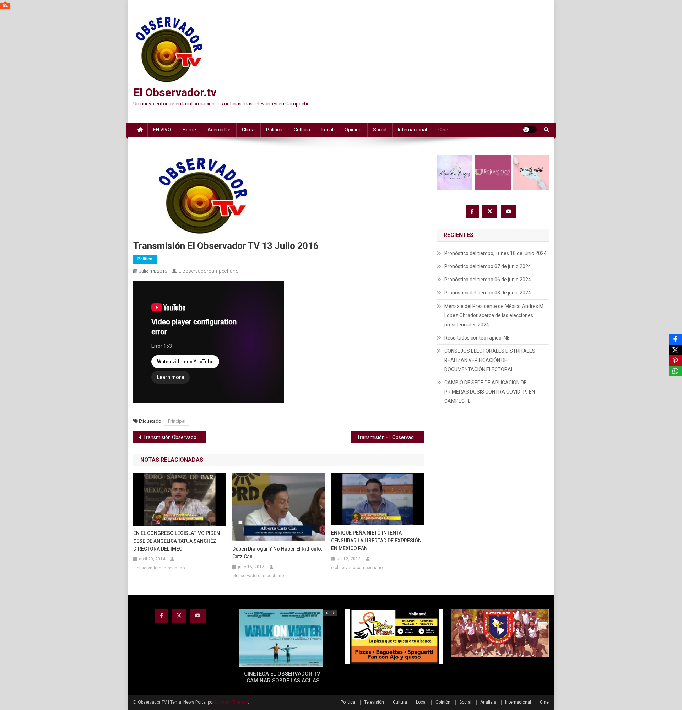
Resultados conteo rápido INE (477, 338)
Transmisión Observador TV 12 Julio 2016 (174, 437)
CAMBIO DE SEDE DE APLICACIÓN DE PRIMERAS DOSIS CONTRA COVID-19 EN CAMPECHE (489, 392)
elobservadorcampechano (208, 271)
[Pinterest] (675, 360)
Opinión (353, 129)
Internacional (412, 129)
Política (274, 129)
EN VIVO (162, 129)
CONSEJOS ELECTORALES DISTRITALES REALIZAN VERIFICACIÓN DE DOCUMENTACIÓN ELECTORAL (489, 360)
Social (379, 129)
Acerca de (219, 129)
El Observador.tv (174, 92)
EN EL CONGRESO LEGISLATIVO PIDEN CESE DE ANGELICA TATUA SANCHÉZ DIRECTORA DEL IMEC (176, 541)
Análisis (488, 702)
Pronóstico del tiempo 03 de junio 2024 (487, 293)
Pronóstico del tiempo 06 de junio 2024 (487, 279)
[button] (333, 613)
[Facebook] (675, 339)
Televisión (374, 702)
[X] (675, 350)
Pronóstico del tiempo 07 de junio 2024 (487, 266)
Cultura (302, 129)
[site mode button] (530, 129)
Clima (248, 129)
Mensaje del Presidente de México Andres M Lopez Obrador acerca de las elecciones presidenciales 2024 (493, 315)
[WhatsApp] (675, 371)
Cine (443, 129)
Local (327, 129)
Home (189, 129)
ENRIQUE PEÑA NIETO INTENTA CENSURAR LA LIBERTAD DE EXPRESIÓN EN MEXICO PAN (376, 540)
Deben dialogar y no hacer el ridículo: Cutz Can (277, 552)
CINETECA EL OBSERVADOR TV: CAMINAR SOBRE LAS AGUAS (283, 677)
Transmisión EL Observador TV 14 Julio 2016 (390, 437)
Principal (176, 421)
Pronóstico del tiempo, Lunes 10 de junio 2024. (496, 253)
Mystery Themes (231, 702)
